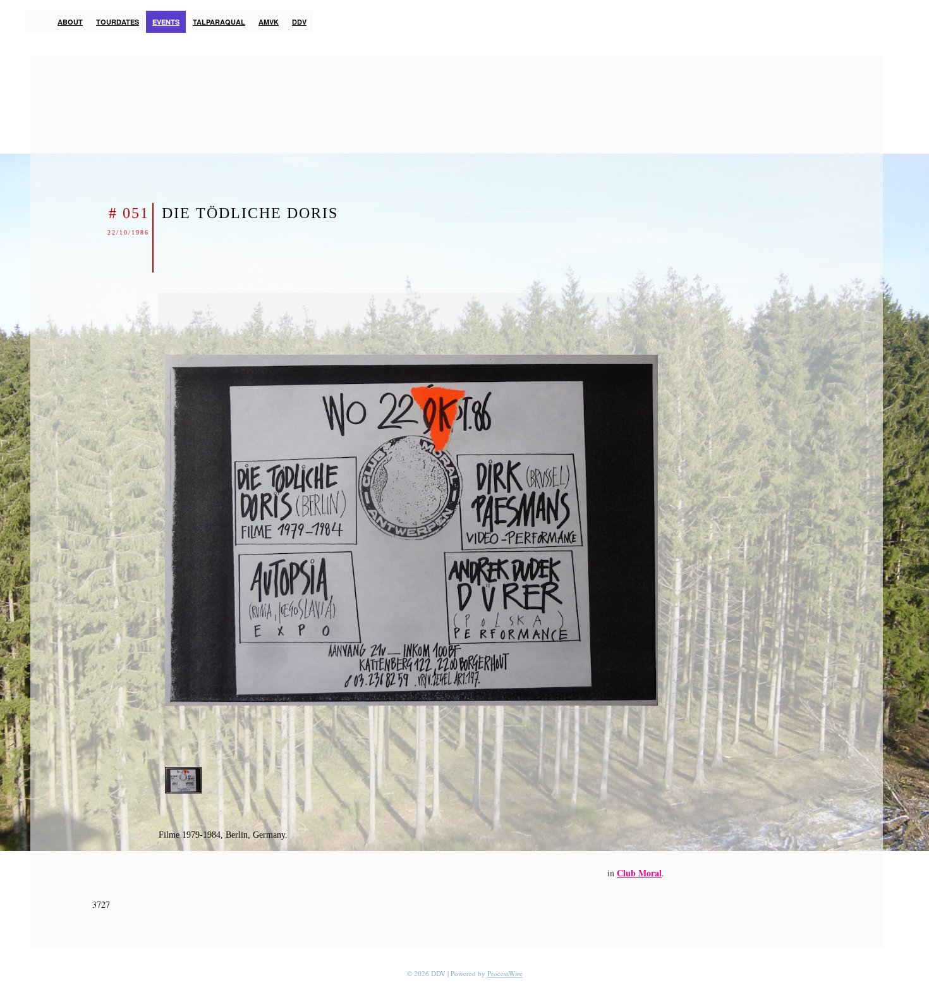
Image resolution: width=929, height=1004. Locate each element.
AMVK (268, 22)
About (70, 22)
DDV (299, 22)
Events (165, 22)
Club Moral (639, 872)
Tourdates (117, 22)
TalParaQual (219, 22)
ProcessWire (505, 973)
